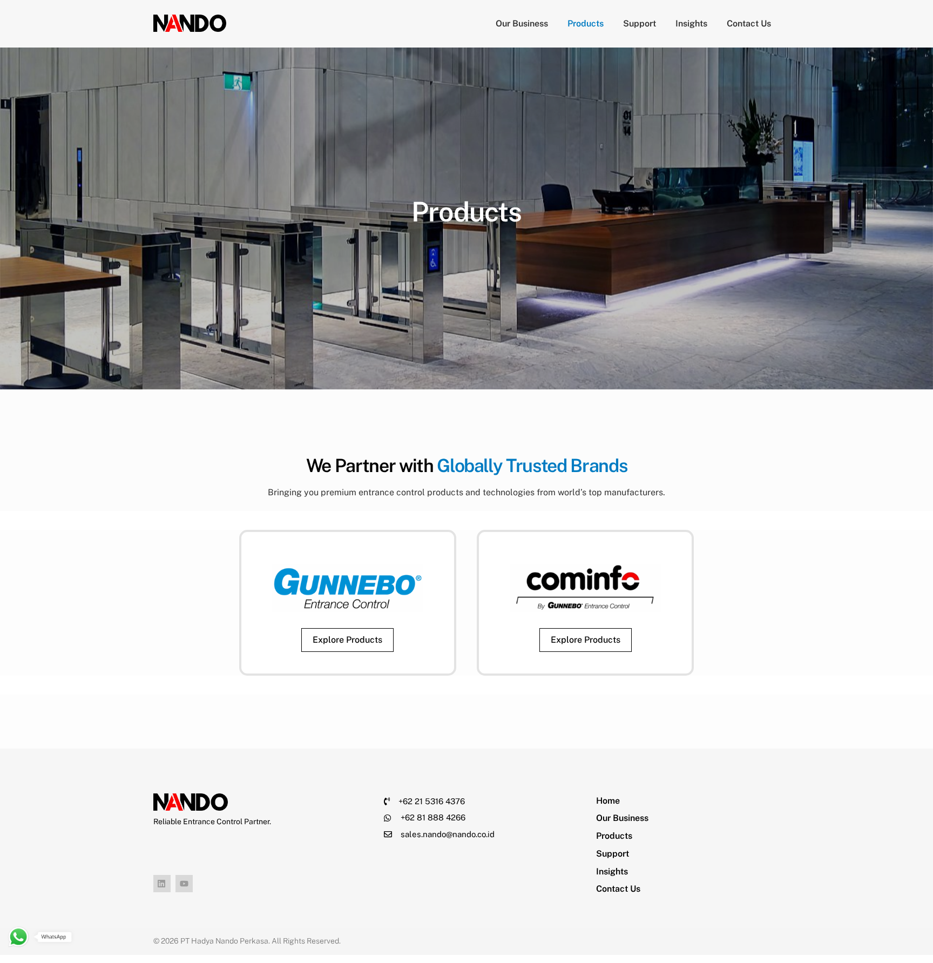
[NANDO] (189, 26)
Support (639, 23)
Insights (691, 23)
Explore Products (347, 640)
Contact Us (749, 23)
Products (585, 23)
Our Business (522, 23)
